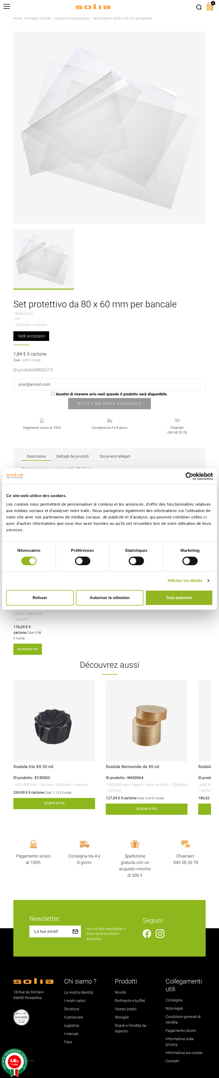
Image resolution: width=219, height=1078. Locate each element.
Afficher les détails (185, 580)
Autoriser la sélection (110, 597)
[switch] (82, 561)
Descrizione (36, 456)
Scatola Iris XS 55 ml (33, 766)
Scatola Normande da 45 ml (132, 766)
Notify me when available (109, 403)
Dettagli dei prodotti (72, 456)
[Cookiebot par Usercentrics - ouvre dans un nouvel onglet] (189, 476)
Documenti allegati (115, 456)
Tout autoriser (179, 597)
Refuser (40, 597)
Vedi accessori (31, 336)
